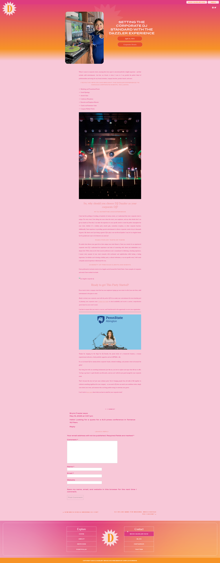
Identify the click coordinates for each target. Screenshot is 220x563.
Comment (72, 439)
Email (70, 473)
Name (70, 466)
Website (71, 480)
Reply (72, 426)
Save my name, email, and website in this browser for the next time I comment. (102, 490)
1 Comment (110, 409)
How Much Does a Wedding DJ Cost (81, 512)
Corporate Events (130, 44)
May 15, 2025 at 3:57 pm (81, 416)
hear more (89, 392)
